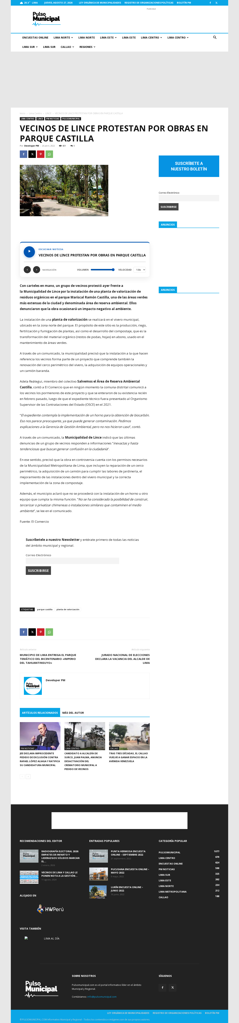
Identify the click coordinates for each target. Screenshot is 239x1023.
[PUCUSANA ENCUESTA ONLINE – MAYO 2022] (98, 874)
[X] (216, 3)
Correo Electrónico (38, 555)
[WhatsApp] (49, 154)
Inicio (22, 113)
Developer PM (31, 145)
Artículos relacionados (40, 712)
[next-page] (28, 776)
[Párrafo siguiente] (36, 269)
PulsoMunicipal (71, 118)
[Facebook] (210, 3)
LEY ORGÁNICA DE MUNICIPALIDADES (100, 2)
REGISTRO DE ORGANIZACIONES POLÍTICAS (149, 2)
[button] (214, 38)
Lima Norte (62, 37)
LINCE (48, 113)
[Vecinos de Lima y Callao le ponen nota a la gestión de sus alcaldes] (29, 877)
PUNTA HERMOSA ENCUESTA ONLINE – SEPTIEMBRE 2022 (128, 853)
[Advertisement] (151, 19)
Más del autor (73, 712)
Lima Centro (150, 37)
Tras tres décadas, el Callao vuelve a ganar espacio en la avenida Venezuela (128, 757)
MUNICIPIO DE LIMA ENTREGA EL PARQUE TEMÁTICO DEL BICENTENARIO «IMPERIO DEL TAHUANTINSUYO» (48, 659)
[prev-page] (22, 776)
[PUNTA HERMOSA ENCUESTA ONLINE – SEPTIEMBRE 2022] (98, 856)
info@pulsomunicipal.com (102, 996)
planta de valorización (68, 609)
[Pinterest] (40, 154)
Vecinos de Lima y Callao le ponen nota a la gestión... (59, 874)
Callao (66, 47)
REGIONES (86, 47)
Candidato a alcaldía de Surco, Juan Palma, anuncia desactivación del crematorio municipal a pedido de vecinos (83, 761)
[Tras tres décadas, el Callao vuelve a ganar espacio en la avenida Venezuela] (129, 736)
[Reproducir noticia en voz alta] (29, 252)
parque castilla (44, 609)
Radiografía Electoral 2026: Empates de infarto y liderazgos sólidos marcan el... (60, 856)
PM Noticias (52, 118)
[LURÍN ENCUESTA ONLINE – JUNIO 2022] (98, 892)
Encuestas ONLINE (35, 37)
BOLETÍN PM (184, 2)
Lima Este (107, 37)
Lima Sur (28, 47)
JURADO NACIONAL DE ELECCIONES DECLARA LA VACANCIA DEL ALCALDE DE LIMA (122, 659)
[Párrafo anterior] (27, 269)
